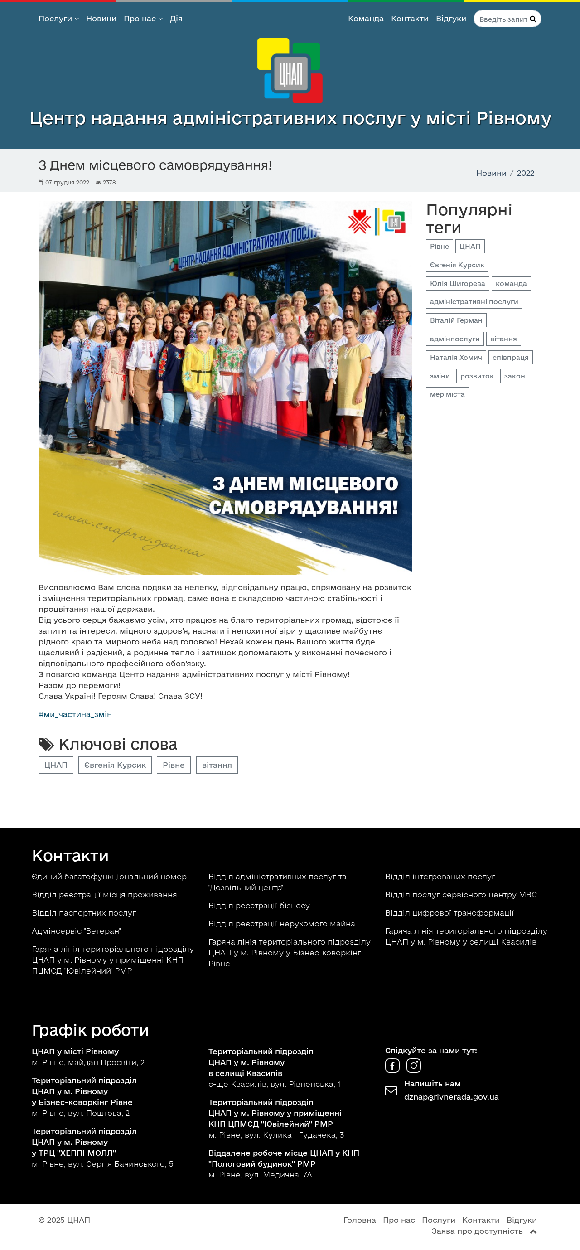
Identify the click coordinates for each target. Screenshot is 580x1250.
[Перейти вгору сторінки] (533, 1230)
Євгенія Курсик (115, 765)
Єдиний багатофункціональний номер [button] (110, 876)
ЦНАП (56, 765)
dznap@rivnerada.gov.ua (451, 1096)
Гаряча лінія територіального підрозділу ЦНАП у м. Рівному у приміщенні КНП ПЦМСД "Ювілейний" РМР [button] (113, 960)
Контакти (410, 18)
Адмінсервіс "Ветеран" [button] (77, 930)
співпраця (511, 357)
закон (514, 376)
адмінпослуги (455, 339)
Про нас (141, 18)
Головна (359, 1220)
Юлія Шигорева (457, 283)
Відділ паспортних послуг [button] (85, 912)
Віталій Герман (456, 320)
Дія (176, 18)
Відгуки (451, 18)
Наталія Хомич (456, 357)
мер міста (447, 394)
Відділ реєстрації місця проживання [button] (105, 894)
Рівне (174, 765)
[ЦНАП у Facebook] (393, 1070)
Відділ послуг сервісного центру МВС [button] (462, 894)
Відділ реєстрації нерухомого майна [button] (283, 923)
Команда (366, 18)
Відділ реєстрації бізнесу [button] (260, 905)
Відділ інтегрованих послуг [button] (441, 876)
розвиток (477, 376)
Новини (101, 18)
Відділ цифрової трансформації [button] (450, 912)
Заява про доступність (477, 1230)
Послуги (56, 18)
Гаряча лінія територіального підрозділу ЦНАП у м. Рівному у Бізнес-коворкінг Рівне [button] (289, 952)
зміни (440, 376)
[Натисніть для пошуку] (533, 18)
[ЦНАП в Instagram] (413, 1070)
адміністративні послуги (474, 301)
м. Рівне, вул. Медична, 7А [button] (283, 1163)
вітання (217, 765)
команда (511, 283)
